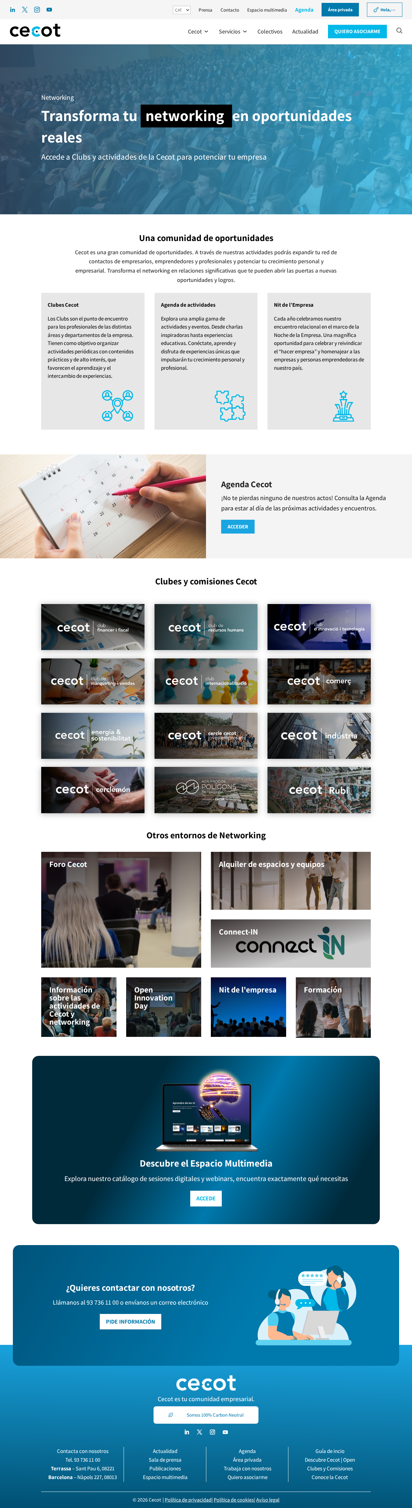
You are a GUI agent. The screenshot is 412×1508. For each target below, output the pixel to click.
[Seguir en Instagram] (212, 1432)
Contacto (229, 10)
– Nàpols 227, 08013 (82, 1477)
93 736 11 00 (87, 1459)
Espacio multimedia (267, 10)
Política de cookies (234, 1499)
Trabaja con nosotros (247, 1468)
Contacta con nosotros (82, 1451)
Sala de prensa (165, 1459)
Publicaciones (165, 1468)
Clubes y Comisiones (330, 1468)
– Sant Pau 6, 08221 (83, 1468)
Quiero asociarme (247, 1477)
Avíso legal (267, 1499)
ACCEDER (238, 526)
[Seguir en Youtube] (225, 1432)
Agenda (304, 9)
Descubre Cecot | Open (330, 1459)
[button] (198, 31)
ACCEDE (206, 1198)
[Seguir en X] (199, 1432)
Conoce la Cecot (330, 1477)
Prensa (205, 10)
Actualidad (165, 1451)
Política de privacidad (188, 1499)
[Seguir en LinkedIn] (187, 1432)
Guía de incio (329, 1451)
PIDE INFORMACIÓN (130, 1321)
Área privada (247, 1459)
